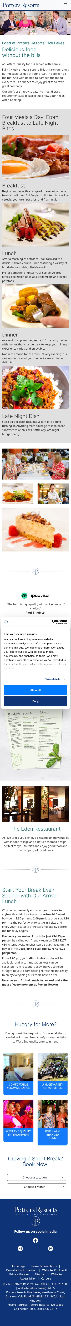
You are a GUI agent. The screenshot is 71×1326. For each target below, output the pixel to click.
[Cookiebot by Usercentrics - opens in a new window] (52, 622)
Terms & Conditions (44, 1266)
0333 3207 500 (59, 1284)
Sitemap (40, 1274)
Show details (52, 679)
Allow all (35, 689)
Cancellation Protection (21, 1270)
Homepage (18, 1266)
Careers (46, 1278)
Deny (35, 701)
